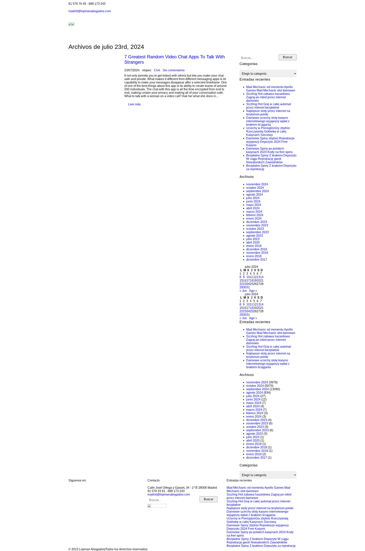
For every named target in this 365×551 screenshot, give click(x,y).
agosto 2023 (254, 235)
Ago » (253, 290)
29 (241, 287)
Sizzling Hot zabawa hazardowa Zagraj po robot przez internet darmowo (268, 97)
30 (244, 287)
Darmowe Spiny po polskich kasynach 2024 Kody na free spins (269, 150)
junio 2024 (253, 201)
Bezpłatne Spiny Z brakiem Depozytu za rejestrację (261, 545)
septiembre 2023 (257, 232)
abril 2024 (253, 208)
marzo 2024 (254, 211)
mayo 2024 (253, 204)
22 (241, 283)
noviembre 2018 (257, 252)
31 (248, 287)
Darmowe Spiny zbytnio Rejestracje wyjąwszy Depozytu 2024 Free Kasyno (270, 142)
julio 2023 (252, 239)
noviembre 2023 (257, 225)
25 (251, 283)
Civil (157, 70)
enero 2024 (254, 218)
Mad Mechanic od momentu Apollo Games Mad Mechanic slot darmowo (270, 88)
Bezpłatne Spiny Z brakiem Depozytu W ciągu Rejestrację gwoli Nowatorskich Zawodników (271, 159)
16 (244, 280)
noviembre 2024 (257, 184)
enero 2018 (254, 256)
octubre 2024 (255, 187)
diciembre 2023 (256, 222)
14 (261, 277)
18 (251, 280)
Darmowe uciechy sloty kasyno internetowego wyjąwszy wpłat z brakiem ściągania (268, 121)
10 (248, 277)
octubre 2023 (255, 228)
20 (258, 280)
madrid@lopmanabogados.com (89, 11)
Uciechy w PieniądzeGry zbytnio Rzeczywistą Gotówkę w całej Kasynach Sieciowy (268, 131)
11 (251, 277)
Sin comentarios (174, 70)
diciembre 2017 (256, 259)
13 (258, 277)
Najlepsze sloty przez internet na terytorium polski (268, 112)
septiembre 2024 (257, 191)
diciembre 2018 (256, 249)
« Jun (243, 290)
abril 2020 (253, 242)
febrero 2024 (254, 215)
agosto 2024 (254, 194)
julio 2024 (252, 198)
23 (244, 283)
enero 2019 (254, 245)
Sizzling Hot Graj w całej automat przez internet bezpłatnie (268, 105)
